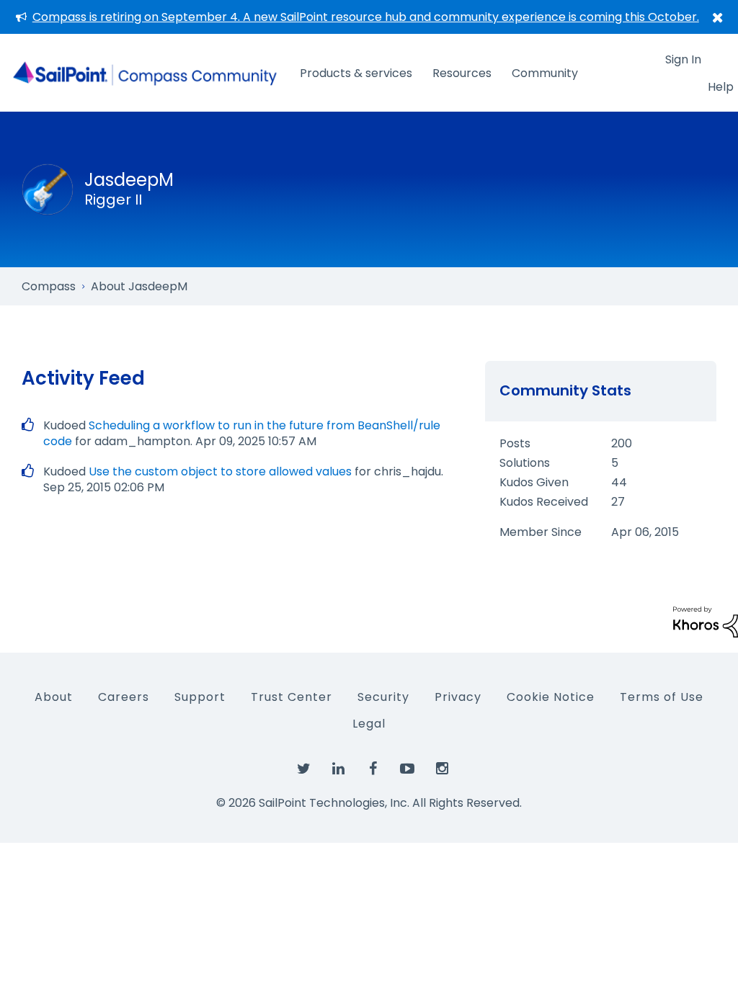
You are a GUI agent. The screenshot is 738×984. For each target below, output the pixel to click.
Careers (123, 697)
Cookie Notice (551, 697)
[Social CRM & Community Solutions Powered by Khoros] (705, 621)
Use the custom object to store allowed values (220, 471)
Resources (462, 73)
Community (545, 73)
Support (200, 697)
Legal (369, 723)
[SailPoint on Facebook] (372, 769)
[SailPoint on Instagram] (441, 769)
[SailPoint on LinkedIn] (338, 769)
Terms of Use (661, 697)
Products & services (356, 73)
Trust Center (291, 697)
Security (383, 697)
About (54, 697)
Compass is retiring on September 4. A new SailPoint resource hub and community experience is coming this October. (365, 17)
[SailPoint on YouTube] (407, 769)
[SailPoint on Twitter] (303, 769)
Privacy (458, 697)
